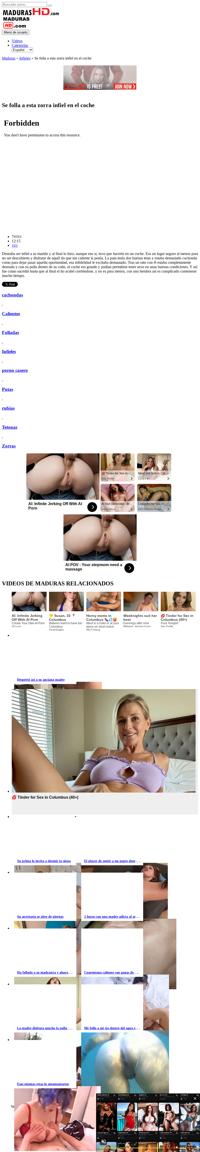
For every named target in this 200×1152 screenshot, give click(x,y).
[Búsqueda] (50, 5)
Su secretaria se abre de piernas (40, 916)
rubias (8, 408)
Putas (7, 389)
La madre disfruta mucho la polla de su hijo (49, 1028)
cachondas (12, 294)
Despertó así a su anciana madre (41, 680)
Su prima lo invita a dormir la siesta (44, 861)
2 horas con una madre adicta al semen (113, 916)
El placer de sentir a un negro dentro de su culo (119, 861)
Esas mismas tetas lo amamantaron (43, 1084)
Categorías (20, 45)
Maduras (8, 58)
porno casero (15, 370)
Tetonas (9, 427)
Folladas (10, 332)
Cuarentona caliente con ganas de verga (113, 972)
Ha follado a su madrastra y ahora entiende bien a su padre (61, 972)
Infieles (24, 58)
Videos (17, 41)
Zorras (9, 446)
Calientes (11, 313)
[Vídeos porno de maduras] (31, 14)
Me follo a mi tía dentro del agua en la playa (117, 1028)
